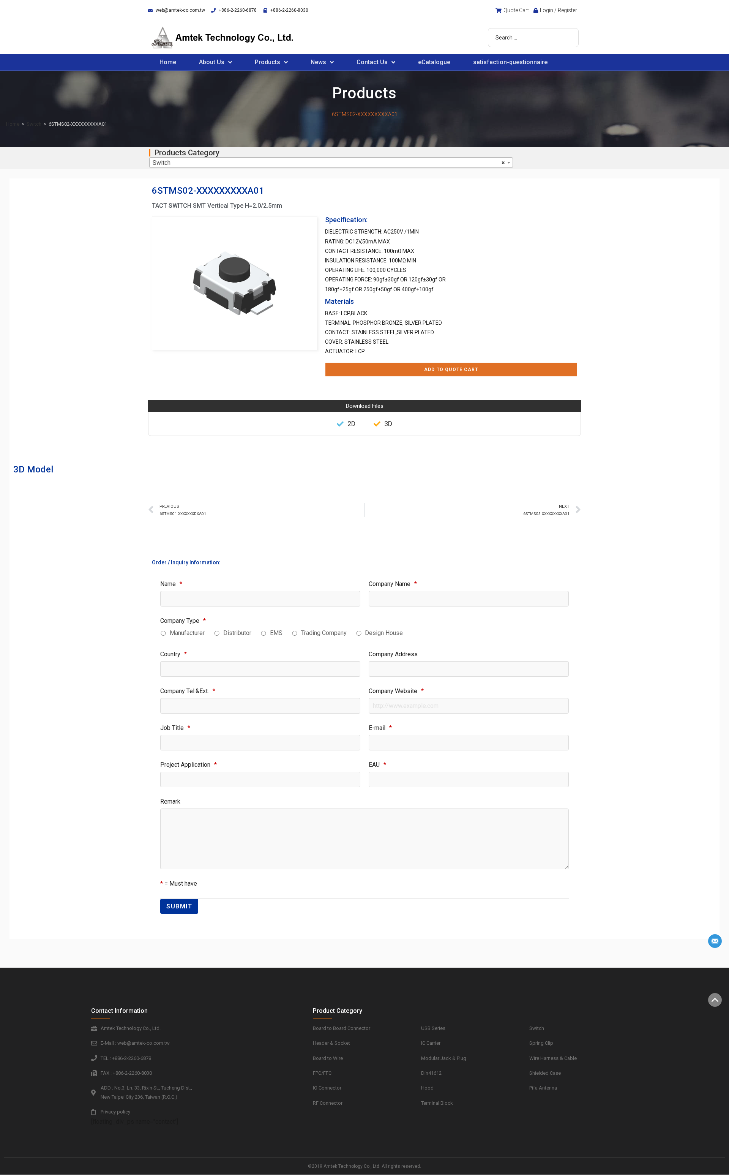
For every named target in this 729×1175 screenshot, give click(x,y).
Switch (34, 124)
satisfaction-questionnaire (510, 62)
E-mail (380, 727)
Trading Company (324, 632)
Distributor (237, 632)
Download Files (364, 406)
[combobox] (331, 162)
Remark (170, 801)
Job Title (175, 727)
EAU (377, 764)
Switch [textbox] (329, 162)
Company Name (393, 584)
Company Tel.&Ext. (187, 691)
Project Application (188, 764)
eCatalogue (434, 62)
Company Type (183, 620)
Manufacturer (187, 632)
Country (173, 654)
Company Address (393, 654)
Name (171, 584)
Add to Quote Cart (451, 369)
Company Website (396, 691)
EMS (276, 632)
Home (167, 62)
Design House (384, 632)
